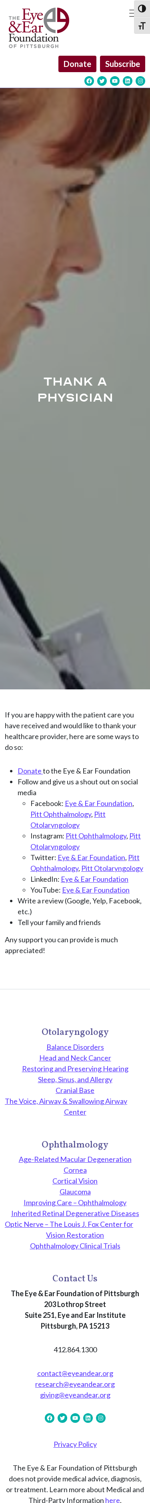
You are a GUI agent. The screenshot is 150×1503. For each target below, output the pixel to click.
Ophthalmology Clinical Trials (75, 1245)
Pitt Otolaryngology (112, 868)
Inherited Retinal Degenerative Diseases (75, 1213)
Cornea (75, 1170)
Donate (77, 64)
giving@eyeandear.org (75, 1394)
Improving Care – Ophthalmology (75, 1202)
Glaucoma (75, 1191)
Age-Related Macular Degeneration (75, 1159)
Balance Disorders (75, 1046)
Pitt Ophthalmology (60, 814)
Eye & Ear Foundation (98, 803)
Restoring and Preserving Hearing (75, 1068)
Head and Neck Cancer (75, 1057)
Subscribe (122, 64)
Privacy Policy (75, 1444)
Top (141, 1492)
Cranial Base (75, 1090)
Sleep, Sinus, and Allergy (75, 1079)
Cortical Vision (75, 1180)
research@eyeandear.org (75, 1384)
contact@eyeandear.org (75, 1373)
